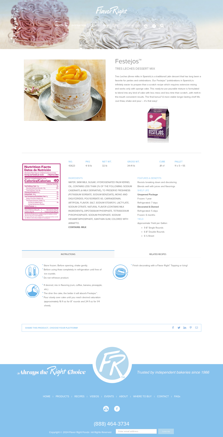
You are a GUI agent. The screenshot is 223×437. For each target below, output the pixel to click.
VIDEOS (94, 396)
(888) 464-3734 (111, 424)
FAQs (177, 396)
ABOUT (123, 396)
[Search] (162, 25)
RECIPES (79, 396)
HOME (46, 396)
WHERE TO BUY (142, 396)
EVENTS (109, 396)
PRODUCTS (62, 396)
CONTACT (163, 396)
